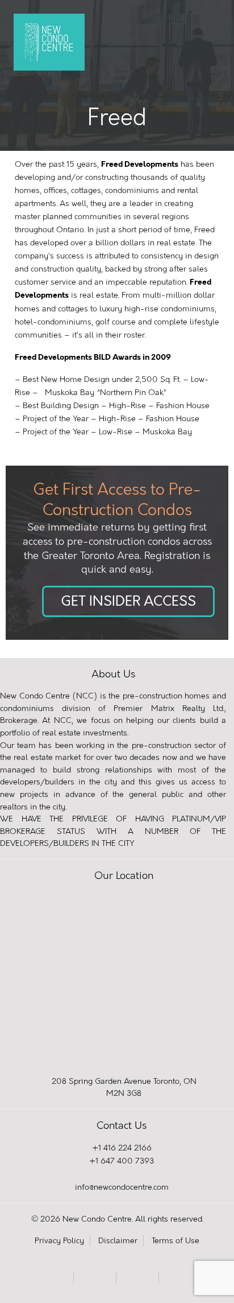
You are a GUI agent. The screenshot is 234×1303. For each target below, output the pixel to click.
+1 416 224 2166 (122, 1147)
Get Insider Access (128, 601)
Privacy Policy (59, 1240)
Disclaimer (117, 1240)
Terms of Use (175, 1240)
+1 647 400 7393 (121, 1161)
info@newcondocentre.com (122, 1187)
